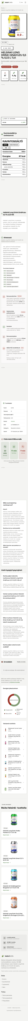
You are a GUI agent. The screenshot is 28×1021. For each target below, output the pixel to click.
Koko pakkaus (14, 144)
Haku (3, 987)
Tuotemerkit (5, 984)
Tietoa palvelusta (7, 995)
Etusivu (3, 8)
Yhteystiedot (5, 1000)
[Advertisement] (14, 100)
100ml (5, 144)
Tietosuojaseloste (7, 998)
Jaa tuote (8, 48)
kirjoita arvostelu (15, 682)
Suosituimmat (6, 982)
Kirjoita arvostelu (21, 661)
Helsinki (13, 421)
